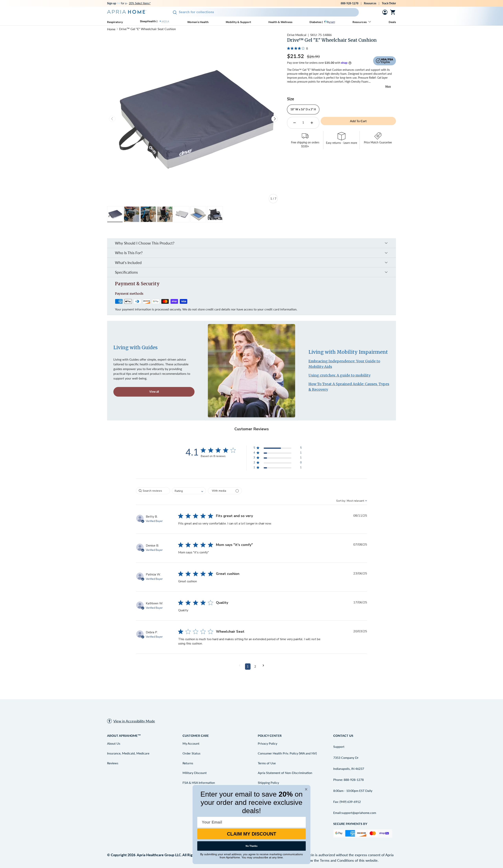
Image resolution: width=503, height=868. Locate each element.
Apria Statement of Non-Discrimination (285, 773)
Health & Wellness (280, 22)
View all (154, 391)
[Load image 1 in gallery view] (115, 214)
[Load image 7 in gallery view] (215, 214)
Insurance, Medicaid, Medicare (128, 753)
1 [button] (248, 666)
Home (111, 29)
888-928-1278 (349, 3)
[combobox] (263, 12)
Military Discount (195, 773)
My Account (191, 743)
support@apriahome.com (358, 812)
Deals (392, 22)
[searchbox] (153, 490)
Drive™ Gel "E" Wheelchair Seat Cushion (147, 29)
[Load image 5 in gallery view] (181, 214)
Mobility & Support (238, 22)
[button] (393, 12)
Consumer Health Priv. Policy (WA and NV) (287, 753)
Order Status (191, 753)
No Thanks (251, 846)
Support (338, 746)
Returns (188, 763)
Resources (370, 3)
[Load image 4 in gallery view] (165, 214)
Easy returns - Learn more (341, 143)
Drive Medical (296, 35)
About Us (113, 743)
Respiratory (115, 22)
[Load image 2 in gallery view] (132, 214)
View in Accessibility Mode (134, 721)
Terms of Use (267, 763)
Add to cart (358, 121)
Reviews (112, 763)
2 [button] (255, 666)
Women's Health (198, 22)
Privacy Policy (267, 743)
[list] (193, 118)
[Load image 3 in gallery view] (148, 214)
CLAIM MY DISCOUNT (251, 834)
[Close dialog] (306, 789)
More (388, 86)
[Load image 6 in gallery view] (198, 214)
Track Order (389, 3)
